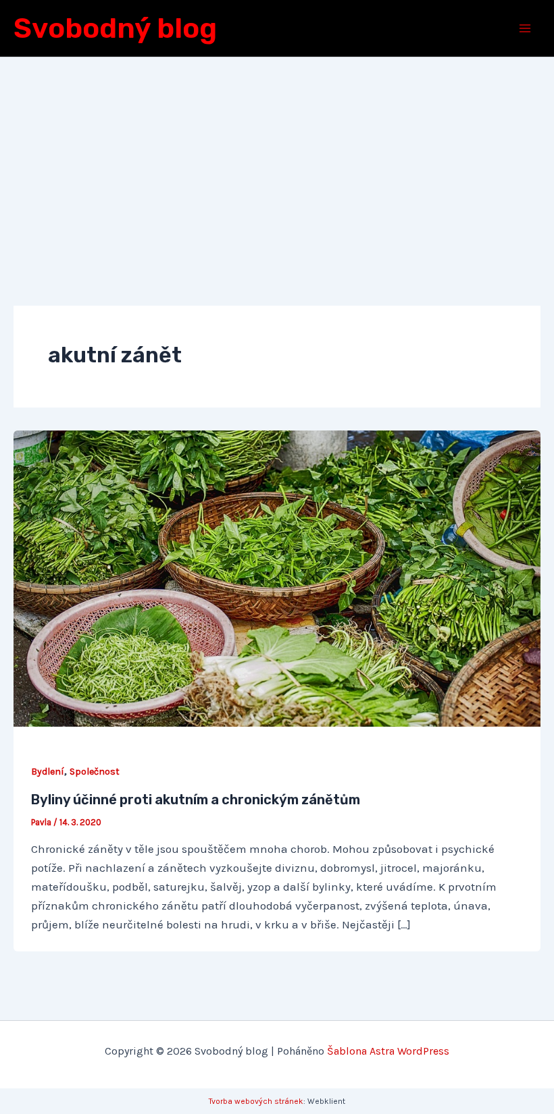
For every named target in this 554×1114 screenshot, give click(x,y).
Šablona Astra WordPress (388, 1051)
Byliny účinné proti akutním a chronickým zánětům (195, 799)
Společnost (95, 771)
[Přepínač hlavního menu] (525, 28)
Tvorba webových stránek (256, 1101)
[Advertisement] (277, 158)
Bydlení (47, 771)
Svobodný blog (115, 28)
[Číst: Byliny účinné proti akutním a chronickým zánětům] (277, 577)
